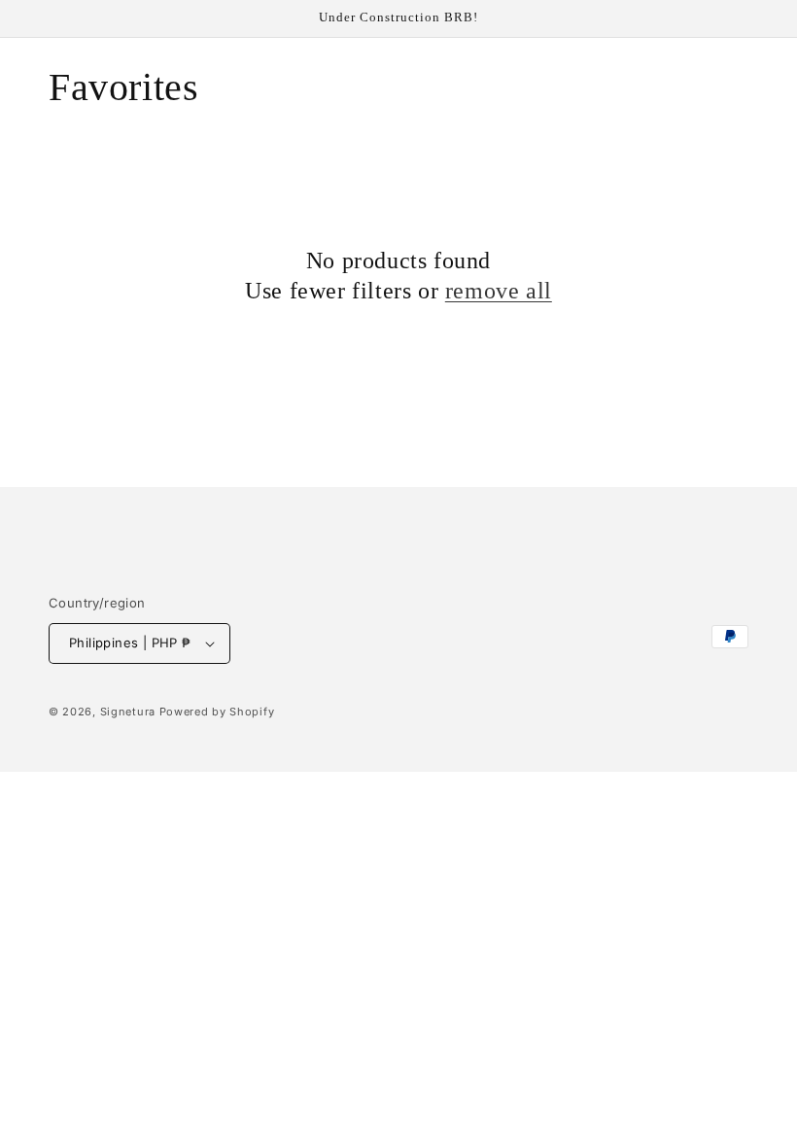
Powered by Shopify (217, 711)
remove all (498, 290)
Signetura (128, 711)
